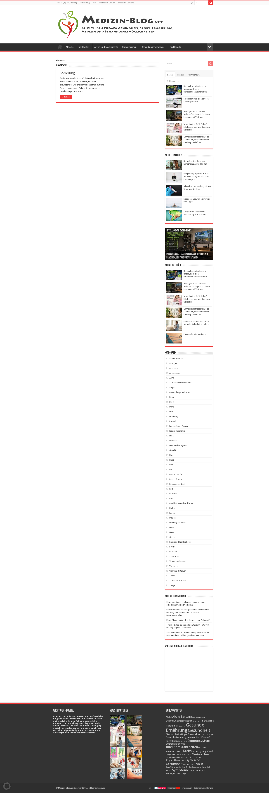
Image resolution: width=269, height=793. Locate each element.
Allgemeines (174, 373)
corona (198, 720)
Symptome (180, 770)
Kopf (171, 498)
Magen (172, 518)
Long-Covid (207, 751)
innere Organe (175, 479)
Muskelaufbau (200, 754)
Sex (190, 767)
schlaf (199, 764)
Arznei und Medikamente (106, 47)
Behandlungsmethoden (153, 47)
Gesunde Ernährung (185, 727)
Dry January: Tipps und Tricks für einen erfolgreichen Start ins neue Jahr (196, 176)
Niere (171, 532)
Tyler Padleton (172, 625)
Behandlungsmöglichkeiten (179, 721)
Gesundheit (199, 730)
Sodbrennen (197, 767)
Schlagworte (173, 81)
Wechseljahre (171, 773)
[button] (7, 786)
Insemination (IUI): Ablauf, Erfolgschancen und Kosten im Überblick (197, 127)
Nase (171, 527)
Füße (171, 436)
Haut (171, 465)
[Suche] (210, 2)
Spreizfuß (206, 767)
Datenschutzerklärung (203, 788)
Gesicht (172, 450)
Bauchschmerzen (198, 717)
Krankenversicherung (174, 751)
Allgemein (173, 368)
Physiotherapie (175, 760)
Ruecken (173, 551)
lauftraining (196, 751)
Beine (171, 397)
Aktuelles (70, 47)
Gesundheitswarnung (176, 737)
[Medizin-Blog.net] (116, 24)
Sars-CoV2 (174, 556)
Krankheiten (83, 47)
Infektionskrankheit (175, 744)
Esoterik (172, 421)
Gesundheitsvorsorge (200, 734)
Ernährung (85, 3)
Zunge (172, 585)
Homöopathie (175, 474)
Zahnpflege (181, 773)
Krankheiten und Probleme (181, 503)
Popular (180, 75)
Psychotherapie (189, 764)
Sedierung (67, 73)
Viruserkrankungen (177, 561)
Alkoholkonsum (181, 716)
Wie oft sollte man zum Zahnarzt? (195, 620)
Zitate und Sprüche (126, 3)
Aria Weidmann (173, 632)
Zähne (172, 576)
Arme (171, 378)
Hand (171, 460)
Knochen (173, 493)
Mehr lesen (66, 97)
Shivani (169, 602)
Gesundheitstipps (176, 734)
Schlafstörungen (172, 767)
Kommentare (194, 75)
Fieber (169, 725)
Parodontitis (183, 757)
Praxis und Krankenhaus (180, 542)
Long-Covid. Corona (174, 755)
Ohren (172, 537)
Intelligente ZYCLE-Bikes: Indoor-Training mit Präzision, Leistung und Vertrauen (197, 114)
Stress (169, 770)
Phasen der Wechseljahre (195, 334)
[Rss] (192, 3)
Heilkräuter (191, 737)
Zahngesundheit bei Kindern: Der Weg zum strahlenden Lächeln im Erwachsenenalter (187, 612)
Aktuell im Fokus (176, 358)
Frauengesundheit (177, 431)
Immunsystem (199, 741)
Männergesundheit (177, 522)
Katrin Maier (171, 620)
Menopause (186, 755)
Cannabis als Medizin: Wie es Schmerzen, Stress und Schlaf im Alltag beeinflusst (197, 140)
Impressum (187, 788)
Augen (172, 387)
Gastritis (182, 726)
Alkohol (169, 717)
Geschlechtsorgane (177, 445)
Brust (171, 402)
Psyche (172, 547)
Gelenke (173, 440)
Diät (94, 3)
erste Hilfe (209, 721)
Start (60, 46)
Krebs (172, 508)
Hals (171, 455)
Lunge (172, 513)
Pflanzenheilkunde (196, 757)
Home (61, 60)
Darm (171, 407)
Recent (170, 75)
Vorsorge (173, 566)
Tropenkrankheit (197, 770)
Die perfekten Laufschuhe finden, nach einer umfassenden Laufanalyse (195, 89)
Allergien (173, 363)
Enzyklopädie (175, 47)
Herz (171, 469)
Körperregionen (129, 47)
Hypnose (183, 741)
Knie (171, 489)
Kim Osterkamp (173, 609)
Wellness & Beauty (107, 3)
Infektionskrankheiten (182, 747)
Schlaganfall (183, 767)
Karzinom (202, 747)
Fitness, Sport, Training (67, 3)
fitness (175, 725)
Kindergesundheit (177, 484)
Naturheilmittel (172, 757)
